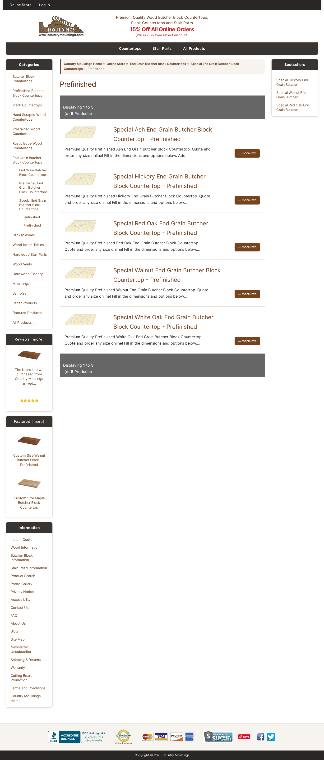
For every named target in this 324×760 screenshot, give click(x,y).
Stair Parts (162, 48)
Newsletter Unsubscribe (21, 649)
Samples (19, 293)
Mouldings (21, 284)
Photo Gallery (21, 584)
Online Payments (123, 743)
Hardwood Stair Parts (30, 254)
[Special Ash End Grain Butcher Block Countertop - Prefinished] (81, 139)
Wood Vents (22, 264)
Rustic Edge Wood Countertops (27, 145)
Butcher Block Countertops (24, 78)
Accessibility (21, 599)
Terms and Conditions (28, 688)
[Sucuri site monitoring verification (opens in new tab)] (218, 737)
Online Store (20, 5)
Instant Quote (21, 539)
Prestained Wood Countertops (26, 131)
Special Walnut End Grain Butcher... (291, 95)
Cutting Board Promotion (21, 678)
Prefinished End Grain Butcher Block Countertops (33, 187)
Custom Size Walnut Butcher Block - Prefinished (29, 460)
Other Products (25, 303)
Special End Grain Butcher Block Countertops (32, 205)
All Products (194, 48)
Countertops (130, 48)
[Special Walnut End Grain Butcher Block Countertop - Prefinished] (81, 279)
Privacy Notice (22, 592)
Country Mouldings (176, 755)
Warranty (18, 667)
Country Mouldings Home (26, 698)
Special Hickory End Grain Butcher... (292, 82)
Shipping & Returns (26, 660)
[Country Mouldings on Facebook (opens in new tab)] (261, 737)
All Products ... (24, 322)
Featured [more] (29, 421)
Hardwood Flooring (28, 274)
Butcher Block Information (22, 557)
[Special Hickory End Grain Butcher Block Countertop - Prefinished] (81, 185)
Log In (44, 5)
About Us (18, 623)
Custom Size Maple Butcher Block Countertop (29, 502)
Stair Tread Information (29, 568)
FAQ (14, 615)
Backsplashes (24, 235)
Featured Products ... (29, 313)
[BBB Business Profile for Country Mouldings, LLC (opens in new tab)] (77, 737)
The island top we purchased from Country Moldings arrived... (29, 376)
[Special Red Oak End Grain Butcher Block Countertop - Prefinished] (81, 232)
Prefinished (32, 225)
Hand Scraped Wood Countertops (29, 117)
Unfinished (32, 217)
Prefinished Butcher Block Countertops (28, 93)
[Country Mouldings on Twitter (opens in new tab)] (271, 737)
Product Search (23, 576)
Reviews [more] (29, 339)
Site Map (18, 639)
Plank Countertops (27, 105)
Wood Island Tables (28, 245)
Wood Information (25, 547)
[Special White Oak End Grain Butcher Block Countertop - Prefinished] (81, 326)
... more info (247, 153)
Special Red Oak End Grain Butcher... (292, 107)
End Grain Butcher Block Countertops (27, 160)
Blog (14, 631)
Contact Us (20, 607)
